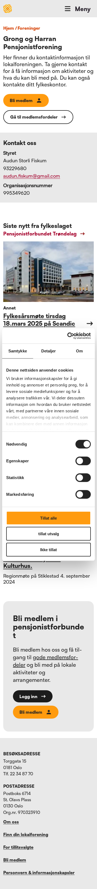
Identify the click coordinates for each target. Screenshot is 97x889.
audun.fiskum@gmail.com (31, 176)
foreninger (29, 28)
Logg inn (28, 696)
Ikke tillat (48, 549)
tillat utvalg (48, 533)
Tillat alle (48, 518)
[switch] (83, 460)
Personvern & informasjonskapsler (39, 872)
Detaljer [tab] (48, 350)
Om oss (11, 821)
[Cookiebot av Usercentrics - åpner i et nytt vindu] (68, 335)
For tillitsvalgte (18, 847)
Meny (83, 8)
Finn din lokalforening (25, 834)
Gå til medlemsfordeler (34, 117)
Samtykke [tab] (17, 350)
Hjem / (10, 28)
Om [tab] (79, 350)
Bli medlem (21, 100)
